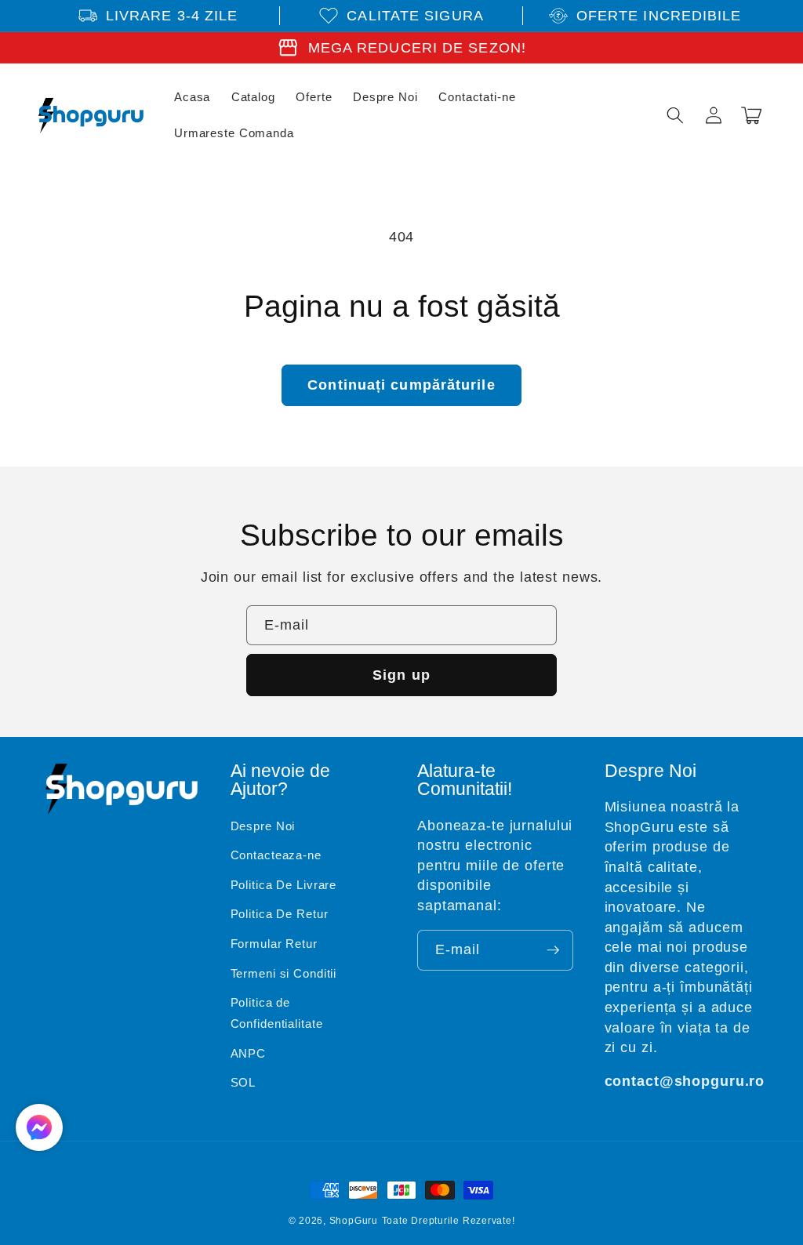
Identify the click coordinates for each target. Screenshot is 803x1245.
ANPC (249, 1053)
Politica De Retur (280, 913)
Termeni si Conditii (284, 973)
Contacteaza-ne (276, 855)
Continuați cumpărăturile (401, 385)
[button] (675, 115)
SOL (243, 1082)
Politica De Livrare (284, 884)
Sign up (401, 675)
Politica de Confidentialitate (277, 1013)
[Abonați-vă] (553, 950)
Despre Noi (263, 826)
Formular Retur (274, 943)
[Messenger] (39, 1127)
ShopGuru (353, 1220)
